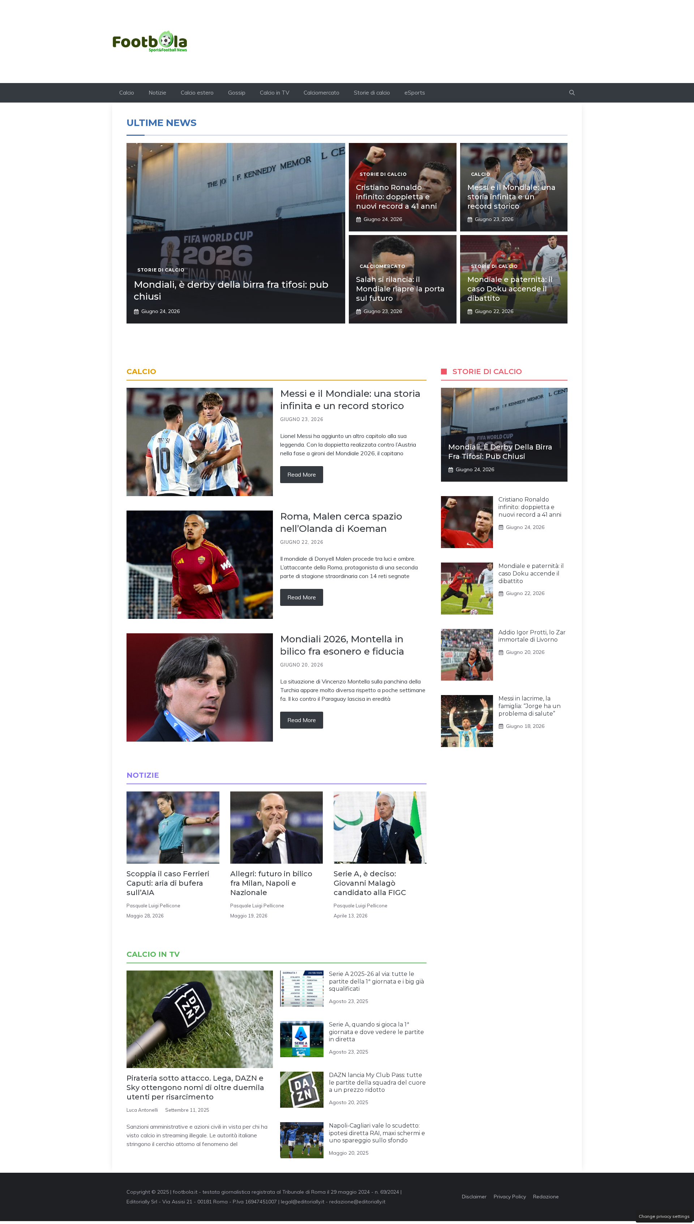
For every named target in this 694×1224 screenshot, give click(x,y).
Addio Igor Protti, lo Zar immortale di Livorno (532, 636)
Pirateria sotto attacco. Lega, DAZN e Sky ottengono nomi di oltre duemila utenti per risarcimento (195, 1087)
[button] (572, 93)
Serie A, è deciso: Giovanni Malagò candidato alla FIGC (370, 883)
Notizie (157, 92)
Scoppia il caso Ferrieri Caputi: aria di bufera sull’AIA (168, 883)
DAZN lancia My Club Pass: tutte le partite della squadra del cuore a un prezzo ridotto (377, 1083)
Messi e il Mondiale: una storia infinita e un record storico (511, 196)
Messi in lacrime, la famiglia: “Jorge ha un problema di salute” (529, 706)
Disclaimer (474, 1196)
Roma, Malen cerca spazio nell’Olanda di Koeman (341, 522)
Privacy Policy (510, 1196)
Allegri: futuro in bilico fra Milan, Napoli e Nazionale (271, 883)
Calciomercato (321, 92)
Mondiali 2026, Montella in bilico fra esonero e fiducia (342, 645)
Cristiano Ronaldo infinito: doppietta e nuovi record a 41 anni (396, 196)
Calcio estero (197, 92)
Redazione (546, 1196)
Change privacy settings (664, 1216)
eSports (414, 92)
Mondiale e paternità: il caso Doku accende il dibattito (510, 289)
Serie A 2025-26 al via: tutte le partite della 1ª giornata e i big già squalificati (376, 982)
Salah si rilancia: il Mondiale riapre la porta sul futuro (400, 289)
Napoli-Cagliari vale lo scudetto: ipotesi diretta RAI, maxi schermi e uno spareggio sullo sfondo (377, 1133)
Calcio (126, 92)
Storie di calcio (372, 92)
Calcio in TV (274, 92)
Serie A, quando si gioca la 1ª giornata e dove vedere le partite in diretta (376, 1032)
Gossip (236, 92)
